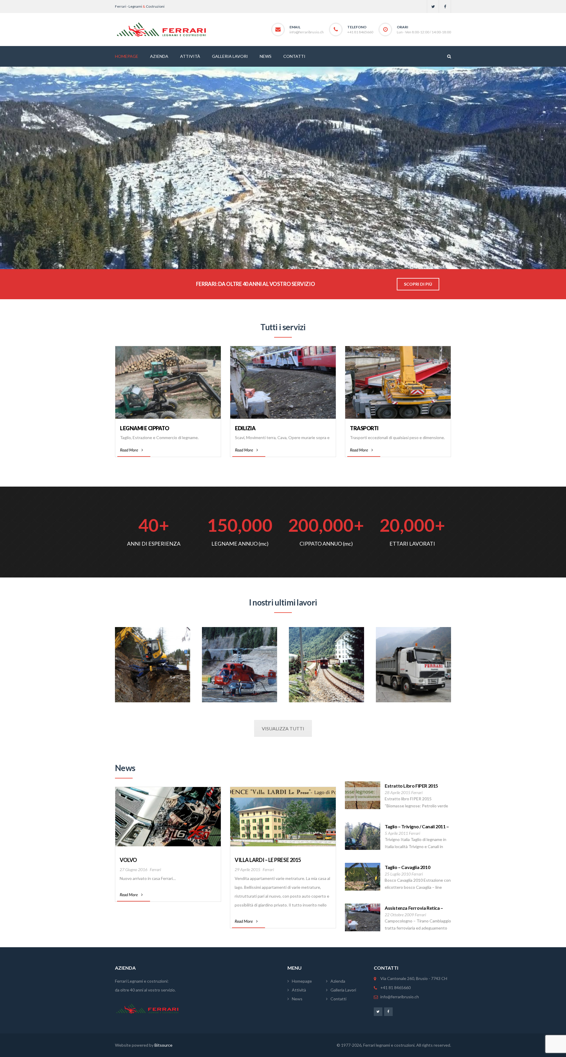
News (297, 998)
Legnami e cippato (144, 428)
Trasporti (364, 428)
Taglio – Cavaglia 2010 (407, 867)
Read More (129, 449)
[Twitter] (433, 6)
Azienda (337, 981)
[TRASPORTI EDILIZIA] (413, 668)
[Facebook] (445, 6)
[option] (168, 844)
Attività (299, 989)
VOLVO (128, 860)
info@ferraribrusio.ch (306, 32)
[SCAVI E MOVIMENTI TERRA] (152, 668)
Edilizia (245, 428)
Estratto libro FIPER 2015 (411, 785)
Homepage (302, 981)
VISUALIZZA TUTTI (283, 728)
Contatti (338, 998)
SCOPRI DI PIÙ (418, 284)
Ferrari (155, 869)
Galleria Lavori (343, 989)
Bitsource (163, 1045)
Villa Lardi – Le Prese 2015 (268, 860)
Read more (129, 894)
